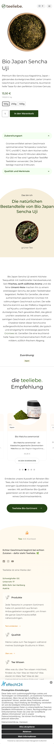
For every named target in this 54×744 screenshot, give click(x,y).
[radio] (5, 104)
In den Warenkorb (24, 113)
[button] (20, 469)
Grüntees (9, 333)
